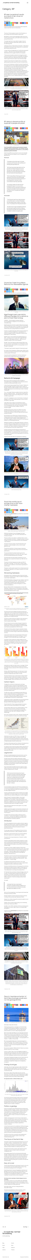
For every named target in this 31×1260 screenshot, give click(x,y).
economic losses (15, 576)
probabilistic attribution (22, 831)
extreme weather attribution (19, 823)
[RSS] (5, 25)
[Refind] (9, 25)
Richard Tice (18, 385)
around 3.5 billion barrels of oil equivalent (18, 1098)
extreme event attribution (11, 539)
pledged (11, 398)
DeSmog (24, 293)
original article (20, 1191)
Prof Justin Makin (12, 799)
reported (12, 409)
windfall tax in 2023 (19, 1126)
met (16, 393)
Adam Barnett (13, 293)
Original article (7, 293)
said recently (22, 1028)
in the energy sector (11, 1117)
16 (5, 1226)
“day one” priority (13, 1034)
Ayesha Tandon (14, 513)
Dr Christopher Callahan (14, 797)
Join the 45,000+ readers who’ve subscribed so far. (16, 1183)
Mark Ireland (6, 1024)
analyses (22, 835)
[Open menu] (28, 3)
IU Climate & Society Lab (15, 798)
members (9, 337)
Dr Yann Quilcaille (7, 786)
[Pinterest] (21, 23)
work (9, 762)
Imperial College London (21, 872)
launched (13, 419)
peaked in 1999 (13, 1048)
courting (12, 328)
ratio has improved (22, 1068)
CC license (9, 515)
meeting (24, 327)
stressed (8, 432)
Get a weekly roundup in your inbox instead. (12, 1180)
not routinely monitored (13, 616)
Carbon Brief (25, 513)
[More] (13, 25)
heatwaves (14, 575)
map (12, 828)
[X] (7, 23)
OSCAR (17, 699)
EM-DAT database (9, 580)
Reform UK (11, 321)
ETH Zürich (19, 786)
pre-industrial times (17, 741)
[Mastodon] (25, 23)
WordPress (27, 1257)
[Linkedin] (9, 23)
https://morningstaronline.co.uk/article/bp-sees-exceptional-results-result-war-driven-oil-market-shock (15, 27)
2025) (23, 734)
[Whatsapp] (11, 23)
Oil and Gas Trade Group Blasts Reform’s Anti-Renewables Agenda (16, 283)
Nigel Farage (6, 325)
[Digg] (23, 23)
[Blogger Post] (17, 23)
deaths (14, 577)
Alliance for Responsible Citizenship (16, 422)
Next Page (26, 1226)
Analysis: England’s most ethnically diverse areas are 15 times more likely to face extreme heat (15, 896)
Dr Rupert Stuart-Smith (8, 758)
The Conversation (19, 1189)
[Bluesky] (7, 25)
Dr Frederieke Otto (7, 872)
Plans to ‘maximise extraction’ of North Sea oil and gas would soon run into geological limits (15, 998)
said (22, 385)
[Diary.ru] (19, 23)
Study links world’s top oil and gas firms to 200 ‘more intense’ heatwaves (13, 503)
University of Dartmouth (21, 800)
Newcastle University (13, 1024)
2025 (25, 609)
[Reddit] (13, 23)
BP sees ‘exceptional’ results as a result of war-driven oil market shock (14, 16)
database (21, 685)
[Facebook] (5, 23)
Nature (23, 537)
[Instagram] (15, 23)
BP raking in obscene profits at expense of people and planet (14, 122)
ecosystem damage (22, 576)
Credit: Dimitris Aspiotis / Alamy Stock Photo (18, 531)
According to (6, 350)
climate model (16, 840)
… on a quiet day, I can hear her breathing (10, 2)
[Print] (27, 23)
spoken (23, 415)
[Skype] (11, 25)
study (6, 799)
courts (24, 755)
